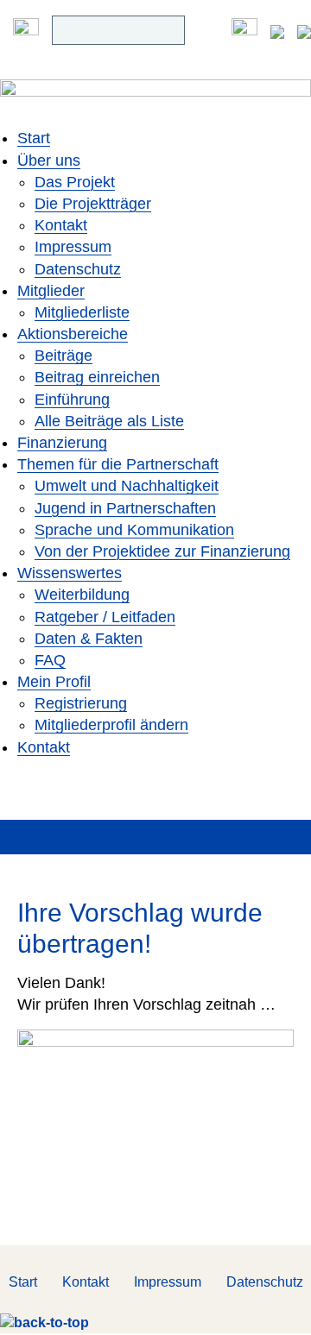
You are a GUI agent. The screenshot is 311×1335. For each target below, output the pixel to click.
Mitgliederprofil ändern (111, 725)
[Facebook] (244, 30)
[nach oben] (44, 1322)
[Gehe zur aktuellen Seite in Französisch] (304, 30)
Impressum (73, 246)
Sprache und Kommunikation (134, 529)
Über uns (48, 160)
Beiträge (63, 355)
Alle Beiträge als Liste (109, 421)
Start (33, 138)
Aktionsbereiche (72, 334)
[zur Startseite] (155, 102)
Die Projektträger (93, 203)
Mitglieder (51, 290)
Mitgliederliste (82, 312)
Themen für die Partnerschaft (118, 464)
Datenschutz (78, 269)
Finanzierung (62, 442)
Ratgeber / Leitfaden (105, 617)
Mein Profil (54, 681)
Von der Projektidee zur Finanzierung (162, 551)
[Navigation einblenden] (26, 30)
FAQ (50, 660)
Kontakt (61, 225)
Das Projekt (75, 182)
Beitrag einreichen (97, 377)
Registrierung (81, 703)
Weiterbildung (82, 594)
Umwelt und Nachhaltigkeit (127, 485)
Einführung (72, 399)
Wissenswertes (69, 573)
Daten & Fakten (89, 638)
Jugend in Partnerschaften (125, 508)
